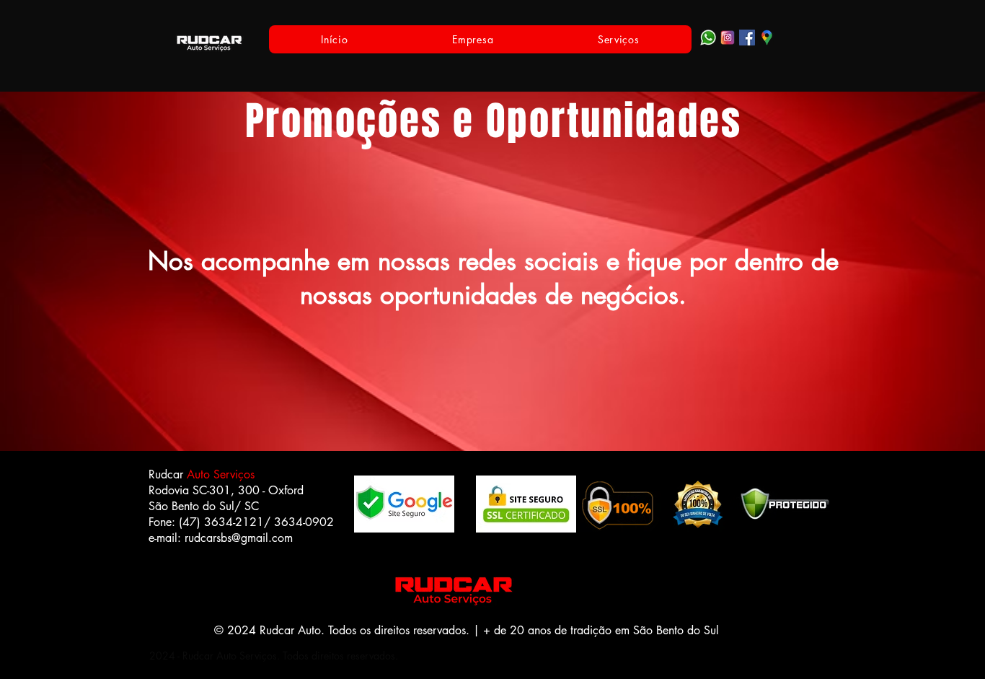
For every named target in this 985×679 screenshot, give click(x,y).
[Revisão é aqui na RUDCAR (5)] (728, 37)
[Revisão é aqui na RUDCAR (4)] (708, 37)
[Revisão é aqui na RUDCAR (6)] (766, 37)
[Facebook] (747, 37)
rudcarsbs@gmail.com (239, 538)
